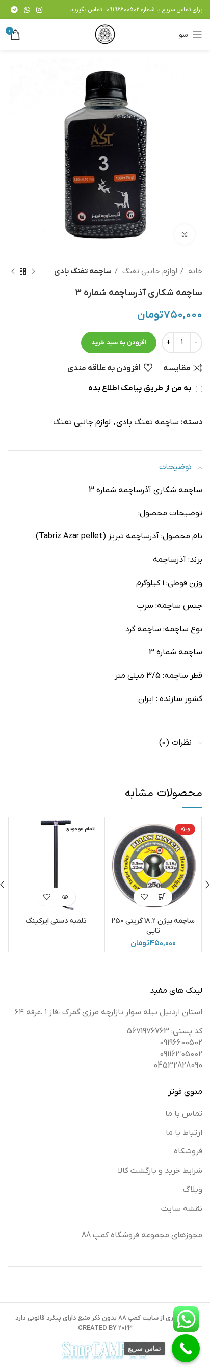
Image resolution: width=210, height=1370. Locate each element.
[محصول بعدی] (13, 271)
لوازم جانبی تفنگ (148, 271)
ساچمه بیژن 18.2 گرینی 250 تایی (153, 926)
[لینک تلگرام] (14, 9)
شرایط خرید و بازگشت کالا (160, 1171)
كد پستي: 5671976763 (164, 1031)
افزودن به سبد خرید (118, 342)
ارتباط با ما (184, 1133)
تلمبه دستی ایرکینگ (56, 921)
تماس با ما (183, 1114)
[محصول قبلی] (33, 271)
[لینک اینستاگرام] (39, 9)
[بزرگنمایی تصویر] (184, 234)
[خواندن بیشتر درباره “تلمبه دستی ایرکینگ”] (65, 897)
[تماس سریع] (186, 1348)
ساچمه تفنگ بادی (83, 271)
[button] (162, 897)
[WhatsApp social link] (27, 9)
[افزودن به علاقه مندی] (144, 897)
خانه (194, 271)
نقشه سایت (181, 1209)
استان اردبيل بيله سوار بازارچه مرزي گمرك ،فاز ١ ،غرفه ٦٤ (108, 1012)
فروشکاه (188, 1151)
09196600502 (122, 9)
